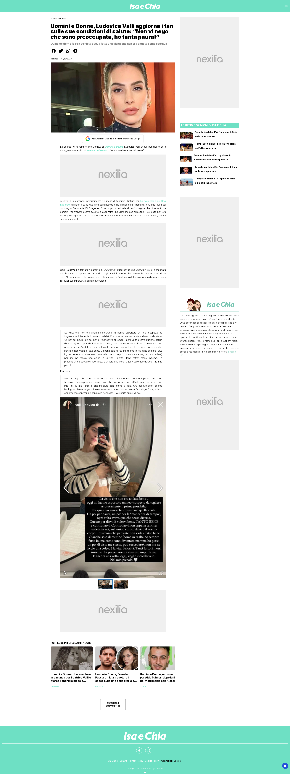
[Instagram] (146, 748)
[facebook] (54, 52)
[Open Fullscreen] (161, 573)
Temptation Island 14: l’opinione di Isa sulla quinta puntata (215, 180)
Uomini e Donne (58, 19)
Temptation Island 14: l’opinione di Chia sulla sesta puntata (216, 169)
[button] (113, 487)
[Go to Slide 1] (105, 584)
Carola (99, 687)
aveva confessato (97, 150)
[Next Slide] (160, 488)
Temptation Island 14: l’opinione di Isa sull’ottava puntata (215, 145)
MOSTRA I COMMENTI (113, 705)
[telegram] (75, 52)
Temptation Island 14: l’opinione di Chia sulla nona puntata (216, 134)
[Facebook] (137, 748)
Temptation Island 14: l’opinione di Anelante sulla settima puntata (212, 157)
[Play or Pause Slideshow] (65, 573)
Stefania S (56, 687)
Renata (54, 58)
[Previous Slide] (66, 488)
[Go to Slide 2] (120, 584)
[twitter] (61, 52)
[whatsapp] (68, 52)
